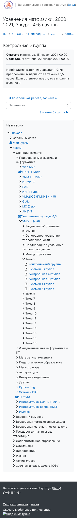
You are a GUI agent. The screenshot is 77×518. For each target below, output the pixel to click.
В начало (5, 34)
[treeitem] (38, 299)
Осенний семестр (20, 34)
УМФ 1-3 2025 (32, 177)
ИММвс (24, 412)
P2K (25, 187)
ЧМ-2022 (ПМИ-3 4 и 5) (39, 196)
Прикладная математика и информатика (37, 34)
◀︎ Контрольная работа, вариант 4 (33, 98)
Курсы (12, 34)
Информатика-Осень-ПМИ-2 (39, 402)
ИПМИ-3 (28, 182)
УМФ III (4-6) (53, 34)
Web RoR (28, 167)
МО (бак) (28, 206)
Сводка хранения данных (21, 504)
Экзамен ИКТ (28, 392)
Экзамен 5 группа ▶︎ (53, 112)
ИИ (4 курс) (30, 192)
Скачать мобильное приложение (27, 509)
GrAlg (26, 201)
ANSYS (27, 211)
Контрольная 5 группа (69, 34)
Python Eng (27, 387)
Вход (71, 5)
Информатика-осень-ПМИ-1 (39, 407)
